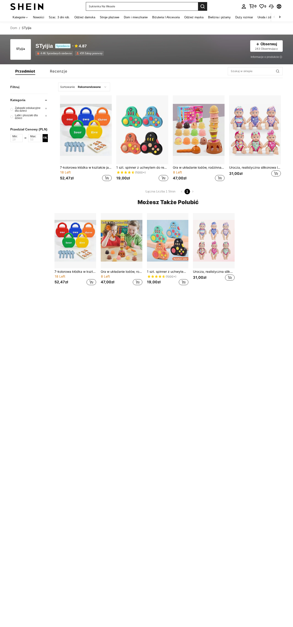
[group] (29, 109)
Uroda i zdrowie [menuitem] (268, 17)
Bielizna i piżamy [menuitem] (219, 17)
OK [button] (45, 138)
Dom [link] (13, 28)
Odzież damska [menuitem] (84, 17)
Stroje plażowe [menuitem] (109, 17)
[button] (271, 6)
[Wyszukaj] (202, 6)
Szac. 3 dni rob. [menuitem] (59, 17)
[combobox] (84, 87)
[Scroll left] (274, 17)
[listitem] (55, 53)
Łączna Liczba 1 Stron (160, 191)
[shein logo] (26, 6)
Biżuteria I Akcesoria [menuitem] (166, 17)
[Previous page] (181, 191)
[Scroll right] (279, 17)
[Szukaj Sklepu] (278, 71)
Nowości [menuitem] (38, 17)
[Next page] (192, 191)
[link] (253, 6)
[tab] (25, 71)
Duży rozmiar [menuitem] (244, 17)
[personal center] (244, 6)
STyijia (44, 46)
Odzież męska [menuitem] (193, 17)
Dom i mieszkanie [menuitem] (136, 17)
